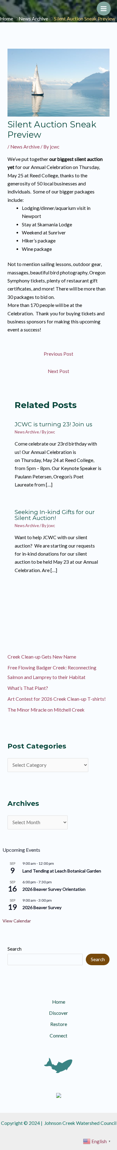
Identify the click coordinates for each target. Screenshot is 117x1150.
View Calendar (16, 920)
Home (58, 1002)
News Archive (25, 146)
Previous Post (58, 354)
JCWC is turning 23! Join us (53, 424)
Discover (58, 1013)
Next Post (58, 371)
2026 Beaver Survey (41, 907)
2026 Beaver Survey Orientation (53, 889)
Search (14, 949)
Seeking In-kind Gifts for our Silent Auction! (55, 514)
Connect (58, 1035)
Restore (58, 1024)
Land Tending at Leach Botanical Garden (61, 870)
